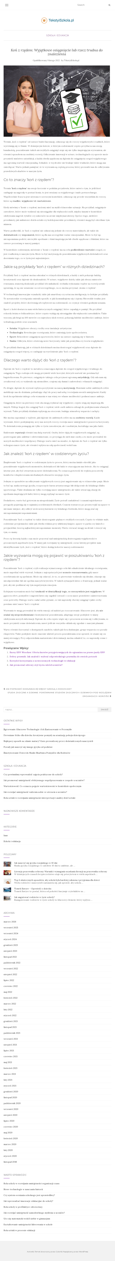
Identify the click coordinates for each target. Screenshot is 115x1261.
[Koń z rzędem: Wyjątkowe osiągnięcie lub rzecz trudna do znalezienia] (57, 101)
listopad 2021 (10, 1027)
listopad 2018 (10, 1162)
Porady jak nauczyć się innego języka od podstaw (28, 747)
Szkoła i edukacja (57, 35)
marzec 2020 (10, 1144)
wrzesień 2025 (11, 927)
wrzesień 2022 (11, 968)
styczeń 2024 (10, 939)
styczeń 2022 (10, 1015)
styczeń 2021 (10, 1085)
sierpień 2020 (10, 1115)
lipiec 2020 (9, 1121)
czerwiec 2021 (11, 1056)
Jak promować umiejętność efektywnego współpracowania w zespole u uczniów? (44, 780)
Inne (6, 835)
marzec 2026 (10, 921)
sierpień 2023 (10, 951)
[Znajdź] (109, 5)
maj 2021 (8, 1062)
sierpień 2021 (10, 1044)
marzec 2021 (10, 1074)
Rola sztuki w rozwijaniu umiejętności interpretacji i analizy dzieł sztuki (39, 798)
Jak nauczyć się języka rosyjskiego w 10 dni (35, 863)
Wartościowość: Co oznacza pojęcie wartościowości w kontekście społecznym (42, 786)
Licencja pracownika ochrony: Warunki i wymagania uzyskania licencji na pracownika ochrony (60, 871)
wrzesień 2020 (11, 1109)
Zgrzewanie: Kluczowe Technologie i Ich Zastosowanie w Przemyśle (38, 729)
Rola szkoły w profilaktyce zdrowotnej (23, 1207)
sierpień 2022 (10, 974)
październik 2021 (12, 1033)
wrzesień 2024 (11, 933)
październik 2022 (12, 962)
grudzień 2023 (11, 945)
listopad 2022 (10, 956)
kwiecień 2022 (11, 997)
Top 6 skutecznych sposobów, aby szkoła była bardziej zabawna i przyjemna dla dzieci (57, 880)
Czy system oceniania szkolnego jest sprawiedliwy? (29, 1195)
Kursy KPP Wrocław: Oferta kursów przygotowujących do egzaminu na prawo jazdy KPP (57, 652)
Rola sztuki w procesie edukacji (19, 1230)
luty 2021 (8, 1079)
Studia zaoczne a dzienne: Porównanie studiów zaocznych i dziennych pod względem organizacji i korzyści (59, 694)
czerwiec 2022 (11, 986)
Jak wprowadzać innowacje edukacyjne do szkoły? (28, 1201)
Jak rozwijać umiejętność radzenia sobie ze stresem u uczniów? (35, 792)
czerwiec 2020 (11, 1126)
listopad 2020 (10, 1097)
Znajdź (104, 709)
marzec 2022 (10, 1003)
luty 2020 (8, 1150)
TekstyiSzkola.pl (71, 60)
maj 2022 (8, 992)
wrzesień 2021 (11, 1038)
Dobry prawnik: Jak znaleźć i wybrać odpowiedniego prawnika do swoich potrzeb (53, 656)
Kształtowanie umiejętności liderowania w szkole (28, 1224)
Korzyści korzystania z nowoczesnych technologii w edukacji (42, 660)
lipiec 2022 (9, 980)
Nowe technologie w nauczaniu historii (23, 1189)
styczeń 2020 (10, 1156)
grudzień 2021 (11, 1021)
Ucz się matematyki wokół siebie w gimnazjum (27, 1218)
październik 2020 (12, 1103)
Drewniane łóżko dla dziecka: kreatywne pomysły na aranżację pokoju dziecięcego (44, 735)
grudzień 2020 (11, 1091)
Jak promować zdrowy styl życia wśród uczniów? (36, 665)
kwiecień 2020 (11, 1138)
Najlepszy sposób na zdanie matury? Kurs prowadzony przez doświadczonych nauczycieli (48, 741)
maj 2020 (8, 1132)
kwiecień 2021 (10, 1068)
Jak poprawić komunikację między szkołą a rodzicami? (38, 689)
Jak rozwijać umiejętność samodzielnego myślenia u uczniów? (34, 1212)
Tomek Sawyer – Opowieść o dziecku (32, 888)
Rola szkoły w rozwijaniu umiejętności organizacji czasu (31, 1183)
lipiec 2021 (9, 1050)
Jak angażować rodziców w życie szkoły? (34, 897)
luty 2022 (8, 1009)
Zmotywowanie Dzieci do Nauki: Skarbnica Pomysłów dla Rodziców (37, 752)
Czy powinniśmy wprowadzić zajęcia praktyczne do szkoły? (33, 774)
